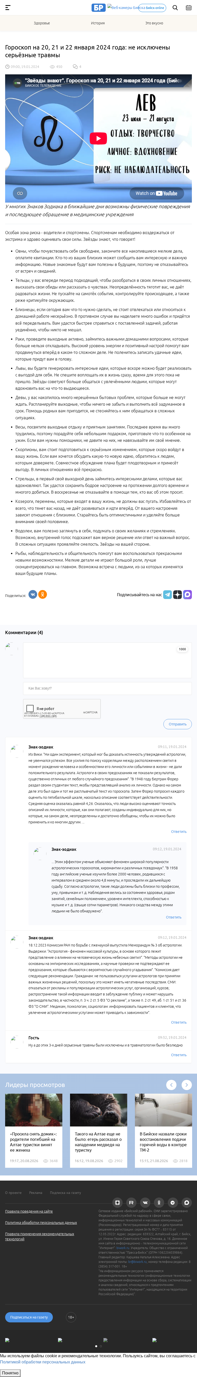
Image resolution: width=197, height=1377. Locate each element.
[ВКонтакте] (32, 594)
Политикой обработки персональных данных (42, 1362)
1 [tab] (96, 1346)
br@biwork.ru (137, 1261)
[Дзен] (177, 594)
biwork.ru (122, 1248)
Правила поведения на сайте (29, 1211)
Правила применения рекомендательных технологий (39, 1236)
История (98, 23)
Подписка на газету (65, 1192)
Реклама (35, 1192)
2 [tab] (101, 1346)
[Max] (187, 594)
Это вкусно (154, 23)
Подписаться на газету (29, 1317)
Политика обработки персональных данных (41, 1223)
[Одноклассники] (42, 594)
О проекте (13, 1192)
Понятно (10, 1373)
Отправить (177, 724)
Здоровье (42, 23)
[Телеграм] (167, 594)
